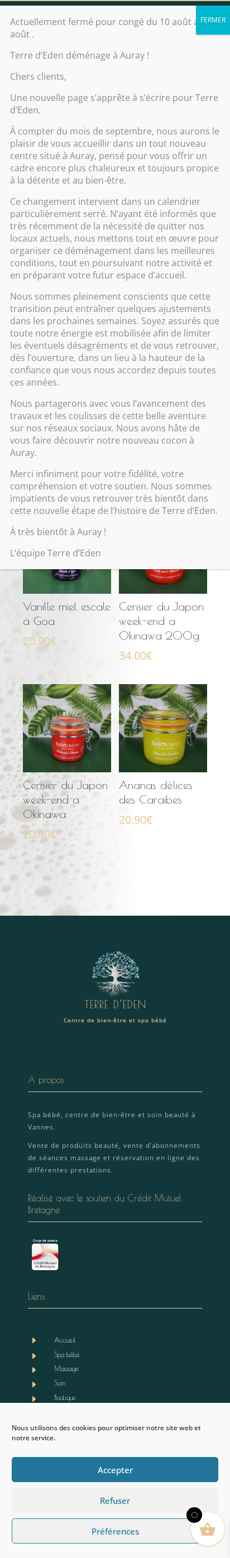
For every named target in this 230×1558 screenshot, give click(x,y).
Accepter (115, 1469)
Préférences (115, 1531)
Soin (59, 1383)
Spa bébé (67, 1354)
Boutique (65, 1397)
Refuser (115, 1500)
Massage (66, 1368)
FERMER (213, 20)
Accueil (65, 1340)
